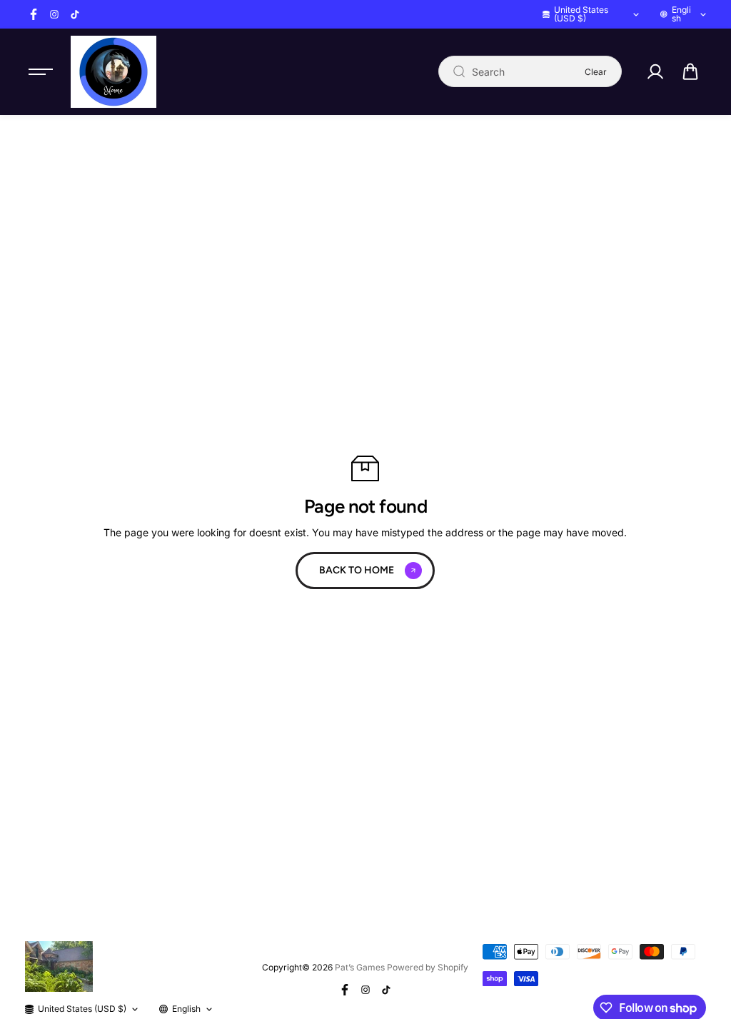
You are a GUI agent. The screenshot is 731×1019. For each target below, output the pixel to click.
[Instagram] (54, 14)
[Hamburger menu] (40, 71)
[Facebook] (33, 14)
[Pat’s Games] (113, 72)
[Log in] (655, 71)
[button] (690, 71)
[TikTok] (75, 14)
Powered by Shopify (427, 967)
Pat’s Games (360, 967)
